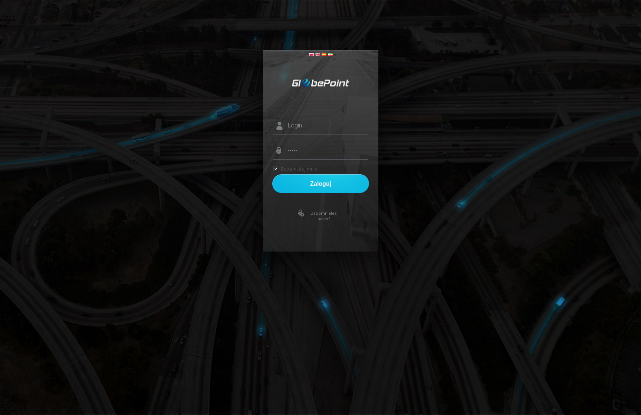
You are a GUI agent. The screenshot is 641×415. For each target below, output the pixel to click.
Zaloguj (320, 184)
